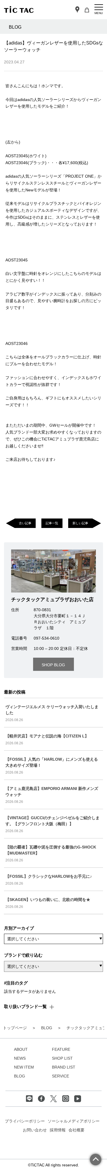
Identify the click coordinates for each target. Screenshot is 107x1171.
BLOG (19, 1076)
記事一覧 (52, 523)
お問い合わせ (35, 1130)
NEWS (20, 1058)
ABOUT (21, 1049)
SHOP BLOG (53, 665)
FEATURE (61, 1049)
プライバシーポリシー (25, 1121)
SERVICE (60, 1076)
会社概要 (76, 1130)
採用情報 (58, 1130)
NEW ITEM (24, 1067)
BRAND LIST (63, 1067)
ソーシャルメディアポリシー (74, 1121)
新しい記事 (80, 523)
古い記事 (25, 523)
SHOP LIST (62, 1058)
